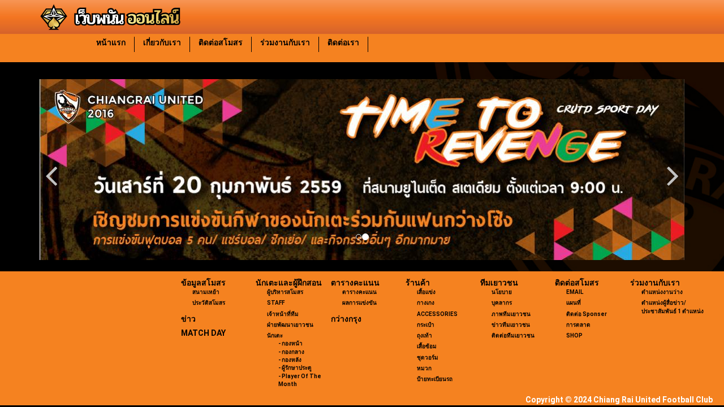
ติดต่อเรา (343, 42)
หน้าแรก (111, 42)
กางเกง (425, 303)
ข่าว (188, 318)
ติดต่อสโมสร (221, 42)
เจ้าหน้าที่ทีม (283, 314)
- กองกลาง (291, 352)
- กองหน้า (290, 343)
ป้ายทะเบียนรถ (435, 379)
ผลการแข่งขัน (359, 303)
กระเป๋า (425, 325)
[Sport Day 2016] (362, 169)
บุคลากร (502, 303)
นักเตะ (275, 335)
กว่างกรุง (346, 318)
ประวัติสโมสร (208, 303)
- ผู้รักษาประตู (295, 368)
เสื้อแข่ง (426, 292)
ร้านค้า (418, 282)
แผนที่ (573, 303)
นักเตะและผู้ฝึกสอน (289, 282)
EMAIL (574, 292)
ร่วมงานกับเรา (285, 42)
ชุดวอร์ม (427, 357)
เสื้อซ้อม (427, 346)
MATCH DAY (203, 332)
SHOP (574, 335)
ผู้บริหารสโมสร (285, 292)
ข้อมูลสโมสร (203, 282)
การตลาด (578, 325)
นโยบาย (502, 292)
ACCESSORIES (437, 314)
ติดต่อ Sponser (586, 314)
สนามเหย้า (205, 292)
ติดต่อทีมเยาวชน (513, 335)
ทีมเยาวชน (499, 282)
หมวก (424, 368)
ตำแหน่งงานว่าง (662, 292)
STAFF (276, 303)
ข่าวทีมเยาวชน (511, 325)
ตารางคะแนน (355, 282)
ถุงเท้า (424, 335)
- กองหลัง (289, 360)
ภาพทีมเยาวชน (511, 314)
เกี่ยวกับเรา (162, 42)
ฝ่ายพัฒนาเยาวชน (290, 325)
